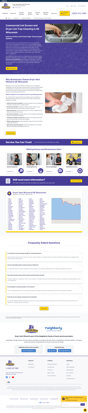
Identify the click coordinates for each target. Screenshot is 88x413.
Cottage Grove (11, 219)
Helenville (21, 218)
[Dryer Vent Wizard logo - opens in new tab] (31, 329)
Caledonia (10, 214)
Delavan (10, 228)
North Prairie (32, 218)
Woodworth (42, 228)
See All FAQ (44, 308)
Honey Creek (21, 219)
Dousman (10, 229)
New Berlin (31, 214)
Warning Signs (69, 370)
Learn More (9, 171)
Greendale (21, 214)
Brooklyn (10, 211)
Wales (41, 216)
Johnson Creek (22, 223)
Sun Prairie (42, 210)
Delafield (10, 227)
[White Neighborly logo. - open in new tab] (4, 1)
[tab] (5, 13)
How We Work (50, 367)
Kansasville (21, 225)
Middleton (31, 203)
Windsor (42, 227)
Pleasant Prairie (32, 225)
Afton (9, 198)
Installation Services (71, 167)
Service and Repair (51, 167)
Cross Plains (11, 220)
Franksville (21, 210)
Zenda (41, 229)
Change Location (17, 7)
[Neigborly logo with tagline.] (54, 329)
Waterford (42, 219)
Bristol (9, 209)
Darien (9, 223)
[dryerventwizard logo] (15, 363)
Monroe (31, 207)
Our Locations (69, 372)
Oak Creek (31, 219)
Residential (31, 364)
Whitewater (42, 223)
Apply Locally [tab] (73, 5)
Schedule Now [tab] (65, 13)
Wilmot (41, 225)
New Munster (32, 216)
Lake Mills (21, 229)
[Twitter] (10, 377)
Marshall (31, 201)
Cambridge (10, 215)
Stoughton (42, 206)
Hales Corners (22, 215)
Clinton (10, 218)
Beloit (9, 205)
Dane (9, 221)
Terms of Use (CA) (24, 398)
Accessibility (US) (54, 398)
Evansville (21, 203)
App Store (53, 350)
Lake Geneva (21, 228)
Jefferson (21, 221)
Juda (20, 224)
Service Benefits (70, 367)
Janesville (21, 220)
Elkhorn (20, 202)
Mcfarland (31, 202)
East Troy (21, 200)
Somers (41, 202)
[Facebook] (7, 377)
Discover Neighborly (28, 350)
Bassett (10, 202)
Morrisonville (32, 210)
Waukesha (42, 220)
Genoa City (21, 212)
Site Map (68, 375)
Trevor (41, 211)
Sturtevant (42, 207)
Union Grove (42, 214)
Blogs (67, 364)
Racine (30, 228)
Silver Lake (42, 201)
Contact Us (50, 370)
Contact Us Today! (76, 181)
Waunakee (42, 221)
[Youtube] (13, 377)
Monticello (31, 209)
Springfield (42, 205)
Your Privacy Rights (45, 402)
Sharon (41, 200)
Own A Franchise (51, 375)
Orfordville (31, 221)
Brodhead (10, 210)
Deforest (10, 225)
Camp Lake (10, 216)
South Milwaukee (43, 203)
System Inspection (12, 167)
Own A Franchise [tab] (81, 5)
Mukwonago (32, 211)
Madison (31, 200)
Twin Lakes (42, 212)
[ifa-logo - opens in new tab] (8, 382)
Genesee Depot (22, 211)
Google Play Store (65, 350)
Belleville (10, 203)
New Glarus (31, 215)
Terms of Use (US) (14, 398)
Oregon (31, 220)
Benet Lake (10, 206)
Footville (20, 206)
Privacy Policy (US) (34, 398)
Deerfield (10, 224)
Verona (41, 215)
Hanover (20, 216)
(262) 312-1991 (12, 368)
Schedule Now (12, 68)
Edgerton (21, 201)
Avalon (9, 201)
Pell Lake (31, 224)
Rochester (31, 229)
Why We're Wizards (52, 364)
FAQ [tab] (67, 5)
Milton (30, 205)
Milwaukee (31, 206)
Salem (41, 198)
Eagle (20, 198)
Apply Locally (50, 372)
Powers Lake (32, 227)
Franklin (20, 209)
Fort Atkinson (22, 207)
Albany (9, 200)
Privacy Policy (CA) (44, 398)
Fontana (20, 205)
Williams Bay (42, 224)
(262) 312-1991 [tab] (79, 13)
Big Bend (10, 207)
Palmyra (31, 223)
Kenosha (21, 227)
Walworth (42, 218)
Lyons (30, 198)
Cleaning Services (32, 167)
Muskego (31, 212)
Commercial (31, 367)
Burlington (10, 212)
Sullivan (41, 209)
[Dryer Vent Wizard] (6, 6)
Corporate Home (70, 378)
